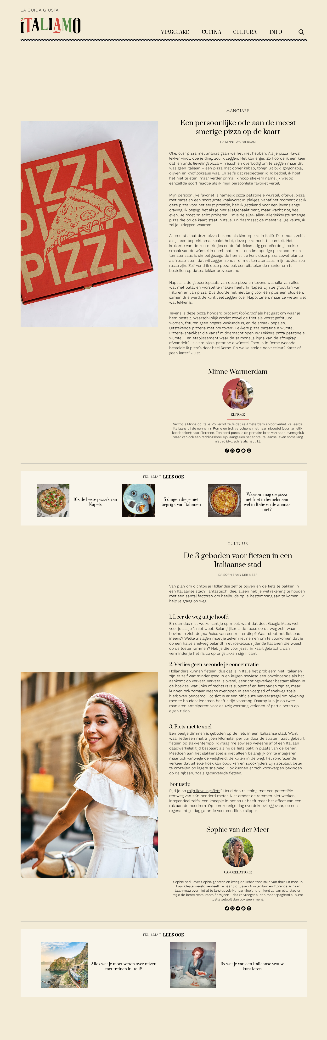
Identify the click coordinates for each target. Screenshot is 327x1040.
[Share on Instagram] (233, 451)
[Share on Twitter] (238, 451)
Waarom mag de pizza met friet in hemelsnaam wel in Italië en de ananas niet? (267, 502)
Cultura (245, 31)
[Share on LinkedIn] (249, 451)
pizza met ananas (203, 153)
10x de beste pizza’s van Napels (95, 502)
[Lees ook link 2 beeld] (138, 515)
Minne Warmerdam (240, 142)
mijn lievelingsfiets (203, 790)
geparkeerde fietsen (223, 773)
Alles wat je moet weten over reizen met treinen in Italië (123, 967)
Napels (175, 282)
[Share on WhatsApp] (227, 451)
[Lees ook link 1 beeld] (53, 515)
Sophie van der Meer (240, 574)
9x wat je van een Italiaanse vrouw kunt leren (252, 967)
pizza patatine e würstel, (258, 195)
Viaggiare (175, 31)
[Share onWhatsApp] (244, 451)
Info (275, 31)
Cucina (211, 31)
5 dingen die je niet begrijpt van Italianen (181, 502)
